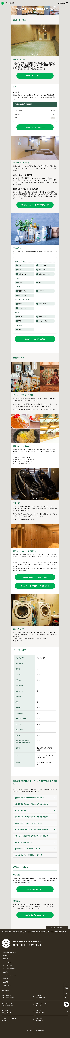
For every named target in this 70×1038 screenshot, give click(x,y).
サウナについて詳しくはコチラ (35, 127)
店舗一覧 (5, 959)
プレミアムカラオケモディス (41, 1004)
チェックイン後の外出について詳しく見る (35, 586)
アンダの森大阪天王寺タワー (7, 1012)
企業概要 (5, 982)
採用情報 (5, 972)
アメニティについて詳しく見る (35, 339)
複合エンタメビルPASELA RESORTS (7, 1004)
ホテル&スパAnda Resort (39, 1019)
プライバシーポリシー (9, 975)
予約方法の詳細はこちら (35, 889)
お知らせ (5, 955)
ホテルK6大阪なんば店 (40, 1012)
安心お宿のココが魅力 (9, 952)
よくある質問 (7, 962)
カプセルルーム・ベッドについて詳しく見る (35, 205)
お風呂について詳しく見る (35, 76)
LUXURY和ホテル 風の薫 (40, 996)
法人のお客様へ (7, 965)
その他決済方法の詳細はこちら (35, 915)
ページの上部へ (58, 927)
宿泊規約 (5, 978)
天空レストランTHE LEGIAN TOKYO (8, 996)
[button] (32, 54)
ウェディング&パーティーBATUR (9, 1019)
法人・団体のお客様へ (9, 968)
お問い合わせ (7, 985)
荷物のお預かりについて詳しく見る (35, 577)
